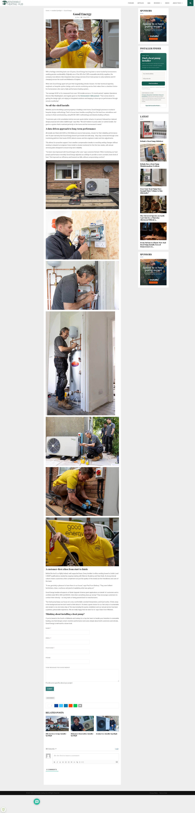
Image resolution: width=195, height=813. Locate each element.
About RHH (177, 3)
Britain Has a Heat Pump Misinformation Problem (149, 165)
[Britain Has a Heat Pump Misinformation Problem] (153, 152)
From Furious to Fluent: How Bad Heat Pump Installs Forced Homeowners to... (153, 245)
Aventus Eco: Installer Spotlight (106, 734)
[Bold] (54, 762)
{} (80, 762)
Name (48, 628)
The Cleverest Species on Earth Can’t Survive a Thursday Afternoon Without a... (152, 218)
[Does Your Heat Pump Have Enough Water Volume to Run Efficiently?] (153, 177)
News (167, 3)
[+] (83, 762)
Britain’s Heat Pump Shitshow (151, 141)
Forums (131, 3)
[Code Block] (74, 762)
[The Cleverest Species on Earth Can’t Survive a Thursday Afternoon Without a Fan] (153, 204)
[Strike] (63, 762)
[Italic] (57, 762)
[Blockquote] (71, 762)
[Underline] (60, 762)
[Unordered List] (68, 762)
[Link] (77, 762)
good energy (50, 698)
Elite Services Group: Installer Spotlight (56, 735)
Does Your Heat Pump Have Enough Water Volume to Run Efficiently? (151, 191)
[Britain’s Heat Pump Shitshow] (153, 130)
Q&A (148, 3)
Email (48, 638)
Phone (48, 657)
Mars (78, 17)
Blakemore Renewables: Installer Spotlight (82, 735)
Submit (49, 689)
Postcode (50, 648)
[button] (82, 184)
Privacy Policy (154, 793)
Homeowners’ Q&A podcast (90, 96)
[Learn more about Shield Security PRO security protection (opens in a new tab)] (3, 809)
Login (117, 749)
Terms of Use (163, 793)
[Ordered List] (65, 762)
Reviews (157, 3)
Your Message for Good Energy (58, 667)
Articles (141, 3)
